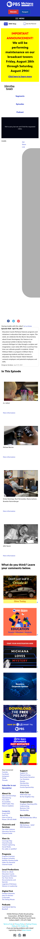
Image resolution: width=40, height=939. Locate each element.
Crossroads (6, 897)
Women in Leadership (9, 886)
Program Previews (8, 856)
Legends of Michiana (9, 884)
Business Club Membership (24, 809)
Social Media (6, 847)
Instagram (5, 776)
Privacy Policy (19, 924)
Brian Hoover (26, 930)
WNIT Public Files (8, 804)
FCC (15, 935)
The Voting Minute (8, 899)
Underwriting (24, 806)
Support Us (24, 773)
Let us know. (27, 326)
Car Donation (24, 779)
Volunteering (6, 798)
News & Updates (8, 806)
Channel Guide (7, 833)
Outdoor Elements (8, 893)
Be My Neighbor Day (27, 797)
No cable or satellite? (9, 849)
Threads (5, 780)
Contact (19, 935)
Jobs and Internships (9, 796)
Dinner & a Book (7, 872)
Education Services (8, 831)
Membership (24, 783)
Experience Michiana (9, 876)
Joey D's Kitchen (7, 895)
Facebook (5, 774)
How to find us (7, 817)
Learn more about (25, 12)
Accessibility (6, 802)
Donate (22, 781)
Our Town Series (7, 878)
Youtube (5, 772)
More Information (9, 413)
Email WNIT (6, 813)
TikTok (4, 778)
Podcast (20, 112)
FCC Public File (23, 926)
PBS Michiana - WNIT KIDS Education (27, 826)
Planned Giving (25, 775)
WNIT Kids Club (25, 795)
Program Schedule (8, 858)
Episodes (20, 104)
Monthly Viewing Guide (10, 860)
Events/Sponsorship (27, 787)
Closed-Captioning (8, 845)
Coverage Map (7, 841)
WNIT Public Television (20, 8)
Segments (20, 96)
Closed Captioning (24, 935)
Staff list (5, 815)
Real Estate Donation (27, 777)
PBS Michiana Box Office (28, 818)
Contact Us (6, 811)
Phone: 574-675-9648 (9, 819)
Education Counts (20, 87)
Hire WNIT (5, 800)
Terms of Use (8, 924)
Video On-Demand (8, 862)
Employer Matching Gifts (28, 804)
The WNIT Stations (8, 829)
